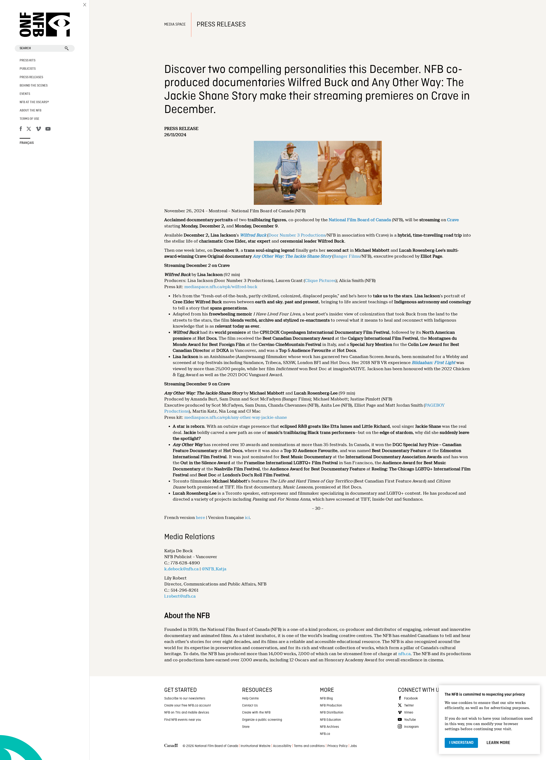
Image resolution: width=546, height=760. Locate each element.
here (200, 517)
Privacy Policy (337, 746)
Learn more (498, 742)
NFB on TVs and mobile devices (186, 713)
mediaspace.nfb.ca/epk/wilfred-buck (220, 286)
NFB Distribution (331, 713)
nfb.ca (404, 653)
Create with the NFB (256, 713)
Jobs (353, 746)
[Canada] (171, 746)
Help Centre (250, 698)
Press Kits (27, 60)
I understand (461, 743)
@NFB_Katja (214, 568)
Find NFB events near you (182, 720)
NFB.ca (325, 734)
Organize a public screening (262, 720)
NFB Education (330, 720)
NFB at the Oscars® (34, 102)
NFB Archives (329, 727)
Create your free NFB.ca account (187, 706)
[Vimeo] (38, 129)
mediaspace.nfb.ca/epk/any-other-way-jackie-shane (235, 417)
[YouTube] (48, 129)
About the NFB (30, 110)
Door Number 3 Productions (296, 235)
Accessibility (282, 746)
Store (246, 727)
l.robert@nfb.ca (180, 596)
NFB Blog (326, 698)
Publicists (28, 69)
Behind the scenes (34, 85)
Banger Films (346, 256)
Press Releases (31, 77)
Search (25, 48)
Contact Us (250, 706)
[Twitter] (28, 129)
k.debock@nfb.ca (181, 568)
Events (25, 94)
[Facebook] (21, 129)
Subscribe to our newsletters (184, 698)
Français (27, 143)
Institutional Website (255, 746)
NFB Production (331, 706)
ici (247, 517)
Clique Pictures (320, 280)
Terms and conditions (309, 746)
